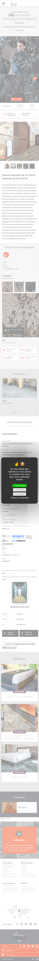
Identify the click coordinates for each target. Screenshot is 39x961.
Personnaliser (19, 494)
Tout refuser (20, 490)
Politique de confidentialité (20, 498)
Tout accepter (20, 485)
